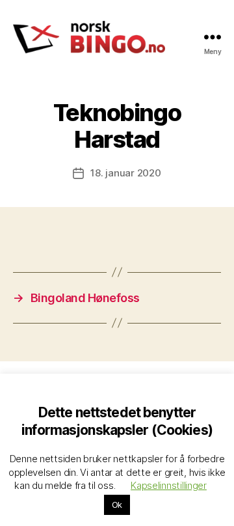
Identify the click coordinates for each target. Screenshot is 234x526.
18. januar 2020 (125, 173)
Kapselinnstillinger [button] (169, 485)
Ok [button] (117, 504)
